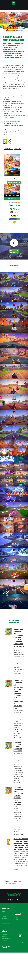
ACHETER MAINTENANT (14, 182)
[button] (13, 3)
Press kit (7, 148)
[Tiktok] (19, 899)
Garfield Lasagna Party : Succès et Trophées (18, 747)
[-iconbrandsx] (8, 899)
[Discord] (17, 899)
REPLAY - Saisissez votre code (6, 947)
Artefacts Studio (16, 121)
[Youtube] (12, 899)
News (16, 148)
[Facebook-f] (10, 899)
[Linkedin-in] (15, 899)
